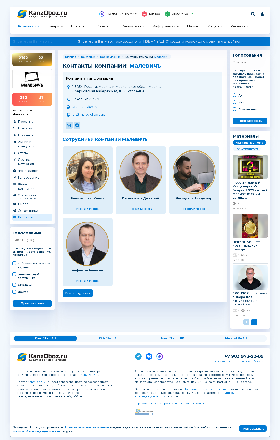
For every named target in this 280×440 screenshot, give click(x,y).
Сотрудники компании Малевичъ (105, 139)
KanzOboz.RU (45, 338)
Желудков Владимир (194, 198)
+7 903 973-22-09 (244, 356)
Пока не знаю (248, 109)
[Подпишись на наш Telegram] (138, 355)
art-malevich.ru (85, 107)
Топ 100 (154, 14)
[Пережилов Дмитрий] (140, 172)
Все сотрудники (77, 293)
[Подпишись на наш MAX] (159, 355)
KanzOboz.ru (89, 374)
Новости (78, 26)
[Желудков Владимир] (194, 172)
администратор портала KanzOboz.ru (239, 361)
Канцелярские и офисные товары (47, 16)
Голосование (28, 177)
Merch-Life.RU (236, 338)
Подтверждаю (253, 428)
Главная (70, 56)
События (104, 26)
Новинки (25, 135)
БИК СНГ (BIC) (23, 240)
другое (23, 291)
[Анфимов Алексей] (87, 244)
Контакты (25, 217)
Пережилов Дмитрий (140, 198)
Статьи (23, 153)
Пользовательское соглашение (206, 389)
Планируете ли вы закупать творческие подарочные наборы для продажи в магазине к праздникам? (248, 78)
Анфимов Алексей (87, 270)
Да (240, 95)
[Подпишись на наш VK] (149, 355)
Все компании (110, 56)
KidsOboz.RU (109, 338)
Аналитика (132, 26)
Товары (53, 26)
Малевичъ (161, 56)
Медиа (213, 26)
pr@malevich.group (88, 115)
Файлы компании (26, 186)
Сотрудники (28, 211)
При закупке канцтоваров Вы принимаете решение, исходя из (31, 252)
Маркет (193, 26)
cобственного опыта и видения (34, 265)
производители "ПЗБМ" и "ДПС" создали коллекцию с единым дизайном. (140, 41)
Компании (27, 26)
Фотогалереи (29, 171)
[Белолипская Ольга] (87, 172)
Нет (241, 102)
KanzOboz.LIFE (172, 338)
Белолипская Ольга (88, 198)
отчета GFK (26, 284)
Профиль (25, 121)
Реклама (237, 26)
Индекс (181, 14)
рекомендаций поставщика (28, 276)
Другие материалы (27, 162)
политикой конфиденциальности (36, 431)
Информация (164, 26)
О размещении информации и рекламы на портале (170, 403)
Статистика (27, 196)
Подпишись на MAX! (121, 14)
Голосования (27, 233)
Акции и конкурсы (26, 144)
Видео (23, 204)
